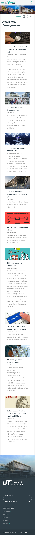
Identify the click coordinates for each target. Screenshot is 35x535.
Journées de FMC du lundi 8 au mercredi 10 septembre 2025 (17, 49)
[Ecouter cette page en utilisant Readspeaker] (31, 17)
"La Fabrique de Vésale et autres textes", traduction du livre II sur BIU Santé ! (17, 413)
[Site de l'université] (11, 484)
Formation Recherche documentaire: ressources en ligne (17, 194)
